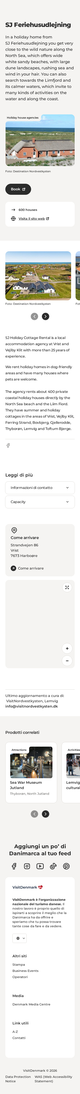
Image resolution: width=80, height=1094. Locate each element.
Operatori (20, 977)
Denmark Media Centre (31, 1004)
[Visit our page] (27, 866)
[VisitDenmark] (27, 887)
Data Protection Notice (18, 1079)
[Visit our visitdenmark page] (40, 866)
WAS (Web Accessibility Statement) (53, 1079)
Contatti (19, 1038)
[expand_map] (67, 587)
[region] (40, 624)
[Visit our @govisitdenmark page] (53, 866)
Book (15, 189)
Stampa (18, 965)
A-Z (15, 1032)
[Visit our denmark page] (14, 866)
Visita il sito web (32, 219)
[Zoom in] (67, 648)
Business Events (25, 971)
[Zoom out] (67, 660)
